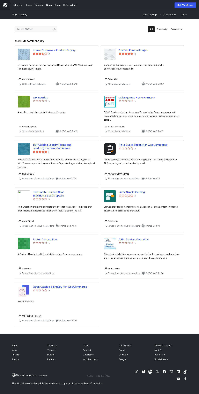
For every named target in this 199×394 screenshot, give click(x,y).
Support (87, 350)
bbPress (160, 354)
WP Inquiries (40, 97)
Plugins (50, 354)
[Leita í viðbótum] (54, 29)
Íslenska (43, 375)
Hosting (15, 354)
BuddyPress (162, 359)
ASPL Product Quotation (134, 239)
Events (122, 350)
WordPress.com (163, 345)
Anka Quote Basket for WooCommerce (143, 144)
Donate (123, 354)
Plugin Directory (19, 14)
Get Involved (125, 345)
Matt (158, 350)
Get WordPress (185, 5)
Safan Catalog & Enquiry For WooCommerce (60, 286)
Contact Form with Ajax (133, 50)
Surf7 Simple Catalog (132, 192)
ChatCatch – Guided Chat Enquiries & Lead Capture (48, 194)
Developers (88, 354)
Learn (85, 345)
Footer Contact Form (45, 239)
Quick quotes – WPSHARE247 (137, 97)
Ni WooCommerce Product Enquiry (54, 50)
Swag (123, 359)
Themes (51, 350)
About (14, 345)
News (14, 350)
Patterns (51, 359)
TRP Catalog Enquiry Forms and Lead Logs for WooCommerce (52, 146)
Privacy (15, 359)
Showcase (52, 345)
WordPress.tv (90, 359)
